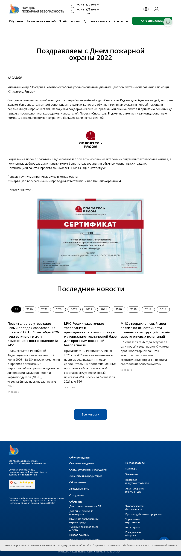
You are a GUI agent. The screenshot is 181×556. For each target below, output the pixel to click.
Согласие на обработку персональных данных (32, 500)
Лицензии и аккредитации (85, 476)
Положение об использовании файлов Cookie (32, 503)
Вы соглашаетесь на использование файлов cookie (152, 545)
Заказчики (131, 474)
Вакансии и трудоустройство (137, 481)
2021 (104, 309)
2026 (29, 309)
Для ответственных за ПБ (85, 506)
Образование (77, 482)
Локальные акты (79, 488)
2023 (74, 309)
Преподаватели (135, 463)
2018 (148, 309)
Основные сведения (81, 463)
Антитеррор (132, 527)
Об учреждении (79, 457)
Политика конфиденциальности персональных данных (36, 498)
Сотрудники (76, 495)
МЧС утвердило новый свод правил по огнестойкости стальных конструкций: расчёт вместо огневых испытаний (146, 330)
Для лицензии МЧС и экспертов (81, 512)
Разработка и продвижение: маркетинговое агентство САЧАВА (89, 551)
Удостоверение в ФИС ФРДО (134, 490)
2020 (118, 309)
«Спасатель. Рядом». (21, 91)
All (16, 309)
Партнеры (131, 468)
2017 (163, 309)
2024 (59, 309)
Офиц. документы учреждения (88, 469)
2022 (89, 309)
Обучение (75, 501)
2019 (133, 309)
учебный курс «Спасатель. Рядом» (107, 100)
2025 (44, 309)
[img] (38, 10)
